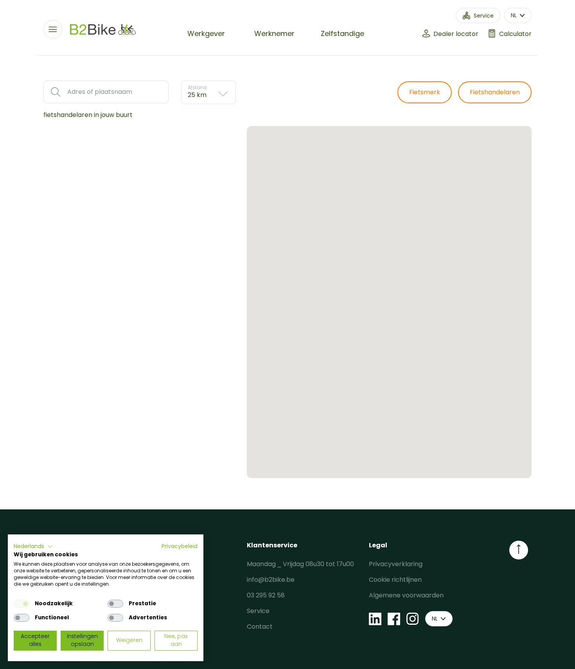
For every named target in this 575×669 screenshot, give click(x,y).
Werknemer (274, 33)
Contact (260, 626)
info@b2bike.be (271, 579)
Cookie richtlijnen (395, 579)
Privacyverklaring (395, 563)
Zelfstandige (342, 33)
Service (258, 610)
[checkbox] (21, 604)
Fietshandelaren (495, 92)
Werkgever (206, 33)
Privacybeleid (180, 546)
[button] (33, 546)
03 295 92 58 (266, 595)
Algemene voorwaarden (406, 595)
